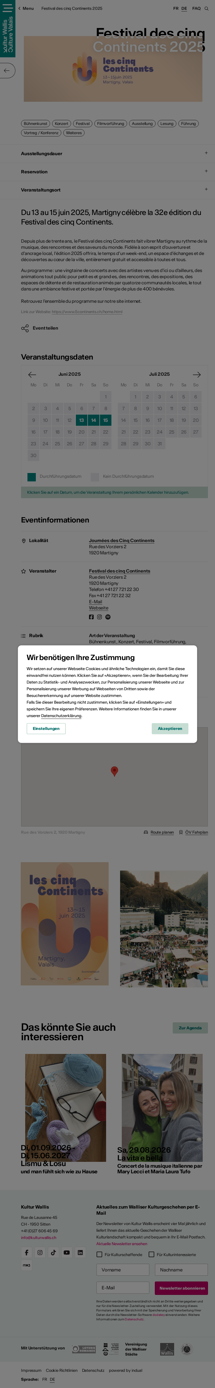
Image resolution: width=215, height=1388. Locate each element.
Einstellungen (46, 728)
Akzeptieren (170, 728)
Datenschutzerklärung (61, 715)
